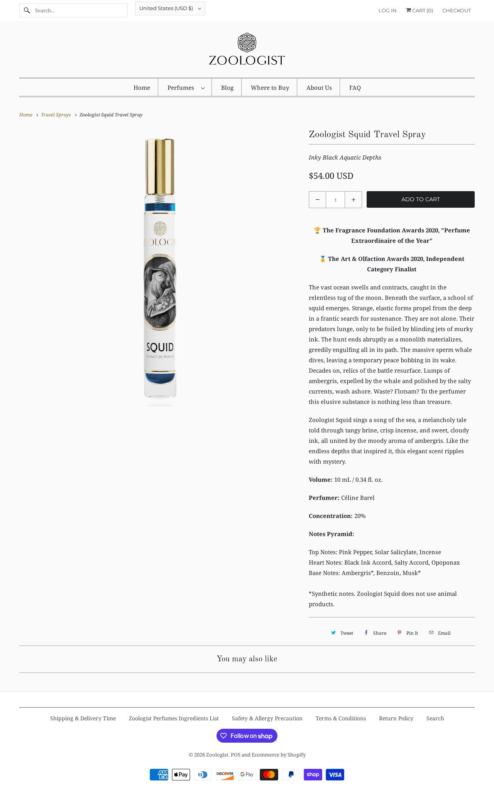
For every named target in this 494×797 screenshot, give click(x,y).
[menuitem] (186, 87)
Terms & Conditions (341, 718)
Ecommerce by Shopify (279, 754)
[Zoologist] (247, 51)
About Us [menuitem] (319, 87)
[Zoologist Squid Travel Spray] (160, 268)
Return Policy (396, 718)
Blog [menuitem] (227, 87)
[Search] (27, 10)
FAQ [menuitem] (355, 87)
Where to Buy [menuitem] (270, 87)
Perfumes (182, 87)
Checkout (456, 10)
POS (235, 754)
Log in (388, 10)
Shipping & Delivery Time (83, 718)
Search (435, 718)
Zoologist (217, 754)
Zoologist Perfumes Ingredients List (174, 718)
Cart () (422, 10)
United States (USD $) (166, 8)
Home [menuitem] (142, 87)
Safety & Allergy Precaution (267, 718)
